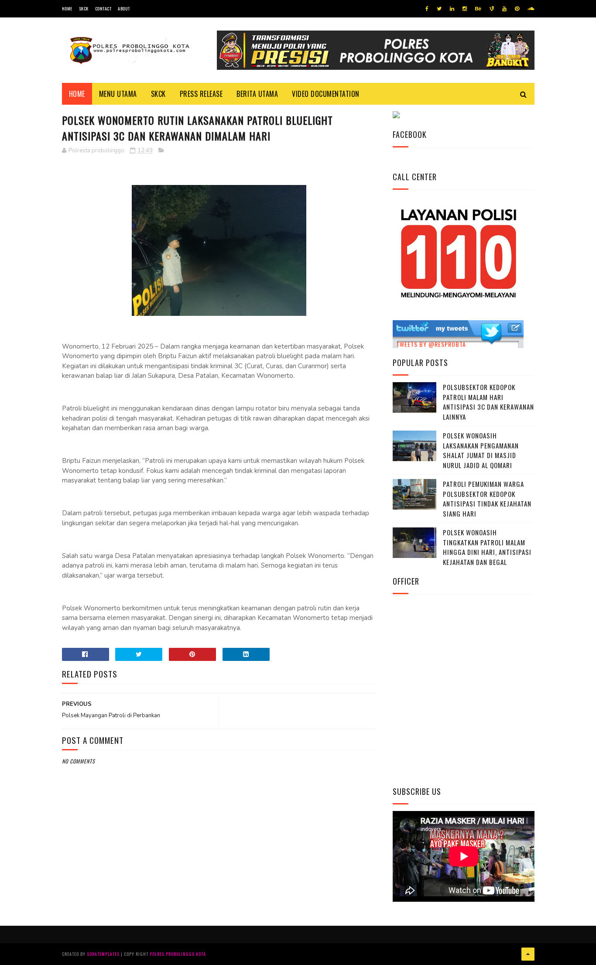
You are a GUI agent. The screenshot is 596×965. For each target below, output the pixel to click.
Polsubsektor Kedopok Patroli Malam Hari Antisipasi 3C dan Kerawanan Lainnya (488, 401)
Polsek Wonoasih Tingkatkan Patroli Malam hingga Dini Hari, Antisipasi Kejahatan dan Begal (487, 547)
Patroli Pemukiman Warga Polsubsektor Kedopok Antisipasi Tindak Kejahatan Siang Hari (487, 498)
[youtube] (504, 8)
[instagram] (464, 8)
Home (67, 8)
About (124, 8)
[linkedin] (452, 8)
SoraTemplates (103, 954)
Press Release (201, 94)
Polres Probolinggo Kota (178, 954)
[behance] (478, 8)
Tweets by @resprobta (431, 344)
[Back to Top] (527, 954)
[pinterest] (517, 8)
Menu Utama (118, 94)
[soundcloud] (530, 8)
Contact (103, 8)
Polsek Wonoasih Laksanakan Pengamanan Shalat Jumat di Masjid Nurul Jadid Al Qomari (481, 450)
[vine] (491, 8)
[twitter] (439, 8)
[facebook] (427, 8)
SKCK (84, 8)
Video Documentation (326, 94)
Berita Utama (257, 94)
